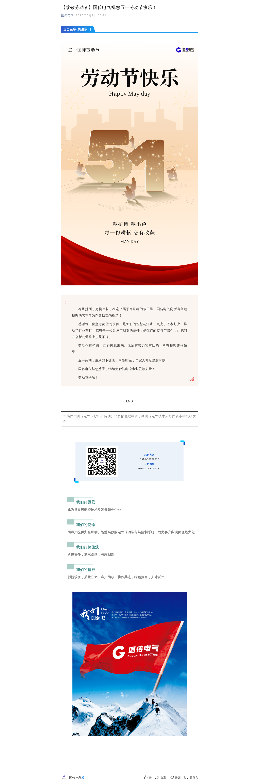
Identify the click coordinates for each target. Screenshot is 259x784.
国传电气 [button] (67, 15)
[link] (77, 777)
